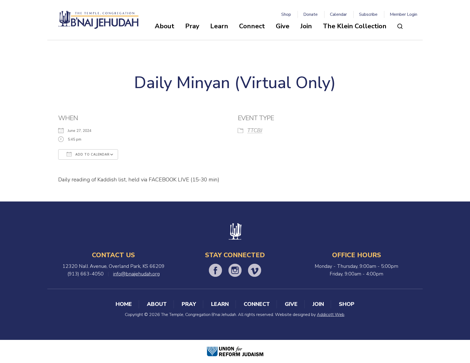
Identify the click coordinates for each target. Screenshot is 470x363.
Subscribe (368, 14)
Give (282, 26)
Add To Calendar (92, 155)
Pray (192, 26)
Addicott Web (330, 315)
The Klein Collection (354, 26)
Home (124, 304)
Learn (219, 26)
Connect (252, 26)
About (164, 26)
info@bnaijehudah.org (136, 274)
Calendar (338, 14)
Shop (286, 14)
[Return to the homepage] (98, 20)
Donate (310, 14)
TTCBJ (254, 130)
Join (306, 26)
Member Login (403, 14)
